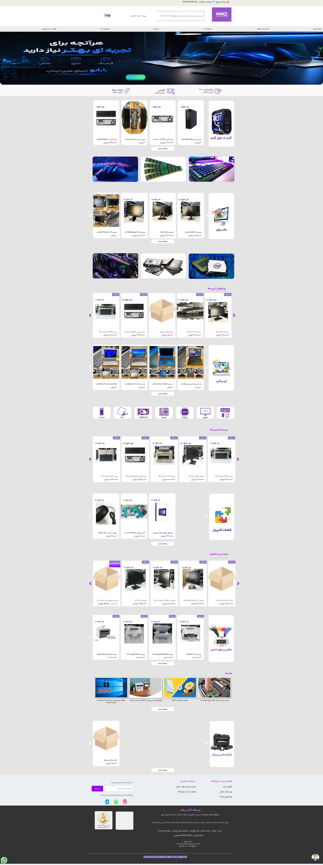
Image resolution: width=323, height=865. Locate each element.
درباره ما (156, 29)
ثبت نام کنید (135, 15)
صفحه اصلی (317, 29)
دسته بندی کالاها (263, 29)
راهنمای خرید (104, 29)
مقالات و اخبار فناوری (49, 29)
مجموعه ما (208, 29)
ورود (144, 15)
